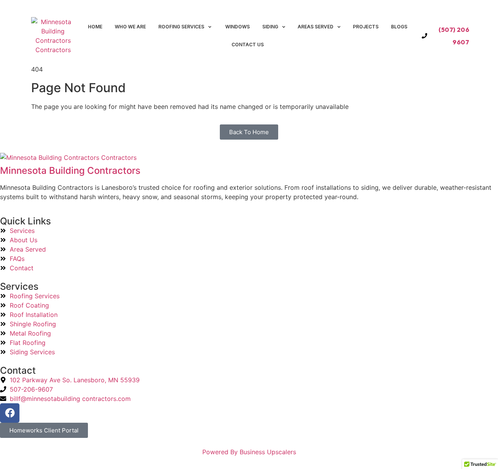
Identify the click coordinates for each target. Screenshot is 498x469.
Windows (237, 27)
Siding (270, 27)
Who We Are (130, 27)
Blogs (399, 27)
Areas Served (315, 27)
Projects (366, 27)
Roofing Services (181, 27)
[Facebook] (9, 413)
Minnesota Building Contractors (70, 170)
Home (95, 27)
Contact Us (247, 44)
